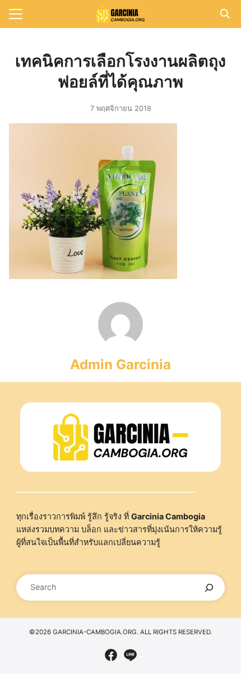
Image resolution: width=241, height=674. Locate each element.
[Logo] (120, 14)
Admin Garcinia (120, 364)
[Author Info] (120, 343)
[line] (130, 655)
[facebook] (111, 655)
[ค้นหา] (209, 587)
